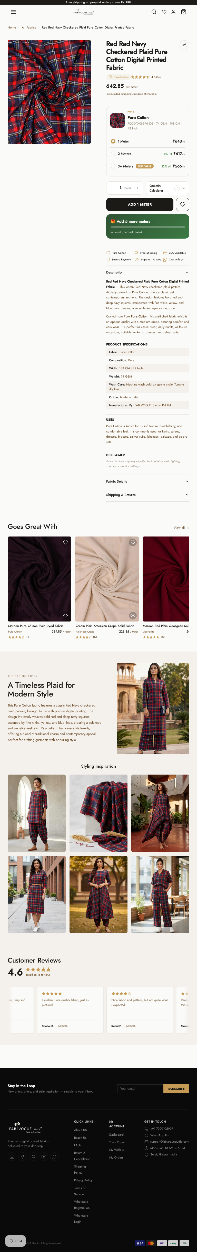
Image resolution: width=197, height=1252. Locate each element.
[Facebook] (22, 1156)
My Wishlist (116, 1149)
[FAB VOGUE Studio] (83, 11)
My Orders (116, 1157)
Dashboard (116, 1134)
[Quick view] (65, 615)
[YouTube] (44, 1156)
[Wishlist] (164, 11)
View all (179, 527)
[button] (177, 188)
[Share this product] (184, 45)
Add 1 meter (140, 204)
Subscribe (176, 1089)
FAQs (77, 1145)
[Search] (154, 11)
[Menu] (13, 11)
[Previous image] (15, 92)
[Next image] (83, 92)
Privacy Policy (83, 1180)
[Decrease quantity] (112, 188)
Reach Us (80, 1137)
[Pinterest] (33, 1156)
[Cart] (183, 11)
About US (80, 1130)
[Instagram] (12, 1156)
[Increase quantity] (137, 188)
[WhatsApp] (54, 1156)
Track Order (117, 1142)
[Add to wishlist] (182, 204)
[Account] (173, 11)
